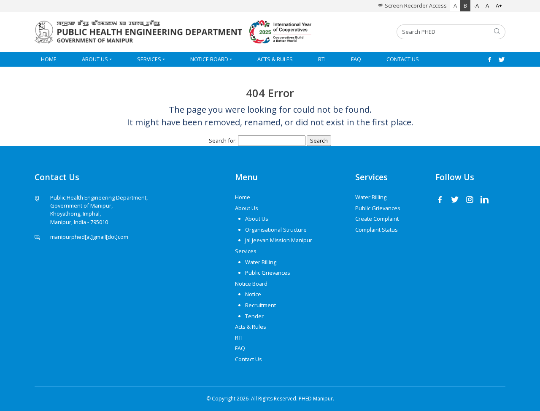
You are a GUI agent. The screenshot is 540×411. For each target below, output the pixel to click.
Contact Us (402, 59)
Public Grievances (267, 272)
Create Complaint (377, 218)
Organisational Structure (276, 229)
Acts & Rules (275, 59)
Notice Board (209, 59)
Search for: (223, 140)
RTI (322, 59)
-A (476, 5)
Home (49, 59)
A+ (499, 5)
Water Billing (260, 262)
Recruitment (260, 305)
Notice (253, 294)
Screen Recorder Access (415, 5)
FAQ (356, 59)
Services (149, 59)
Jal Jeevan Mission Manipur (278, 240)
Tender (254, 316)
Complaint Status (376, 229)
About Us (95, 59)
